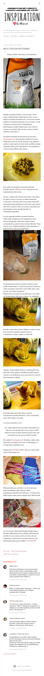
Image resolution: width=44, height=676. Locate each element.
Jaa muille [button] (6, 551)
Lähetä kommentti (9, 654)
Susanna (12, 585)
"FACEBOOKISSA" (18, 450)
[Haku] (39, 3)
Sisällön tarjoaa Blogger (24, 666)
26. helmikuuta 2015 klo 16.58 (18, 579)
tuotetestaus (14, 554)
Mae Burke (28, 670)
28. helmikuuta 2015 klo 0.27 (18, 649)
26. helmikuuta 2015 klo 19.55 (17, 595)
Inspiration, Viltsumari (17, 634)
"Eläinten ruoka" (20, 189)
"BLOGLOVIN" (31, 541)
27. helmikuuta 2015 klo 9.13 (17, 612)
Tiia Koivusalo (14, 601)
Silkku (11, 566)
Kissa (9, 554)
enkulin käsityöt (15, 618)
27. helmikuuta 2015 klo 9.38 (17, 628)
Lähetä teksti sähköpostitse (19, 551)
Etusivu (6, 36)
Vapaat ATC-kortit (26, 36)
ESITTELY (14, 36)
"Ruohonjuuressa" (9, 139)
